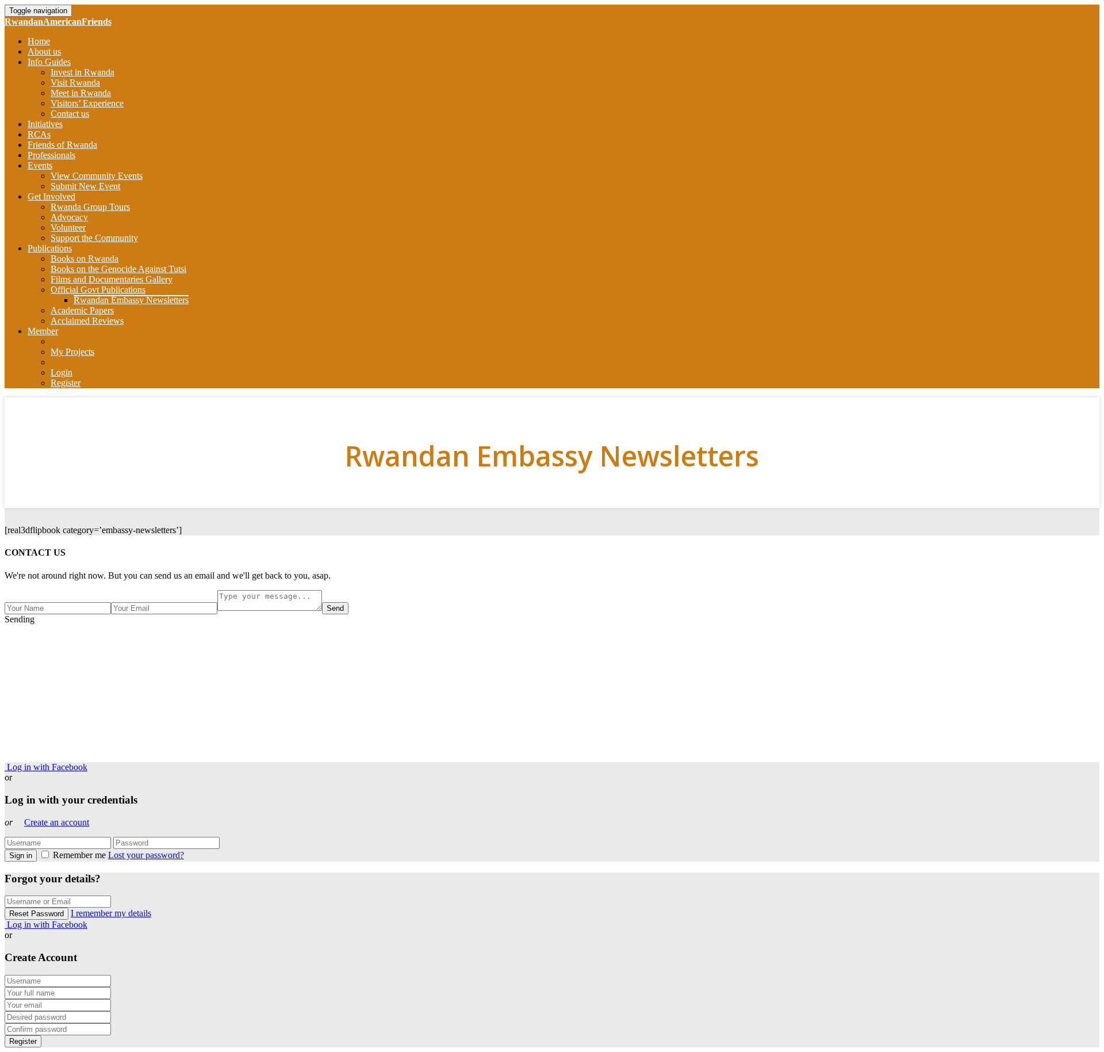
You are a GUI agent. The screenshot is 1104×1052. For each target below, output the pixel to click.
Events (40, 165)
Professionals (51, 155)
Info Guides (49, 62)
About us (44, 51)
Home (39, 41)
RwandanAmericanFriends (58, 21)
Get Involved (51, 196)
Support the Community (94, 238)
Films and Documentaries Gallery (111, 279)
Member (43, 331)
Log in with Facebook (46, 767)
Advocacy (69, 217)
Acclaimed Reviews (87, 321)
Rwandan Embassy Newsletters (131, 300)
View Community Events (97, 176)
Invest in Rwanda (82, 72)
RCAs (39, 134)
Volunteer (68, 227)
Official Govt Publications (98, 289)
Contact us (70, 113)
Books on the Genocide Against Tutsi (118, 269)
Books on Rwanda (84, 258)
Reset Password (36, 913)
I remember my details (111, 913)
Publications (50, 248)
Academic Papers (82, 310)
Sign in (20, 855)
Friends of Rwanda (62, 145)
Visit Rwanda (75, 82)
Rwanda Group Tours (90, 207)
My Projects (72, 352)
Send (335, 608)
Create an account (56, 822)
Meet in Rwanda (81, 93)
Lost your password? (146, 855)
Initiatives (45, 124)
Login (61, 372)
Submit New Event (85, 186)
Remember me (79, 855)
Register (65, 383)
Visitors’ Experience (87, 103)
